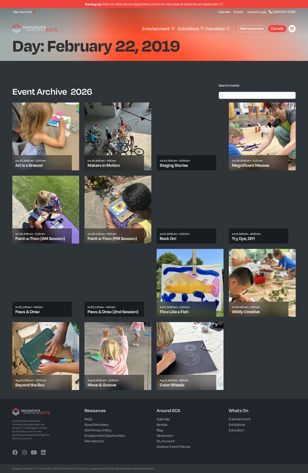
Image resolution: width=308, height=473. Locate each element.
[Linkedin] (43, 452)
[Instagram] (24, 452)
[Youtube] (34, 452)
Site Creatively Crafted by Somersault (134, 468)
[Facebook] (15, 452)
